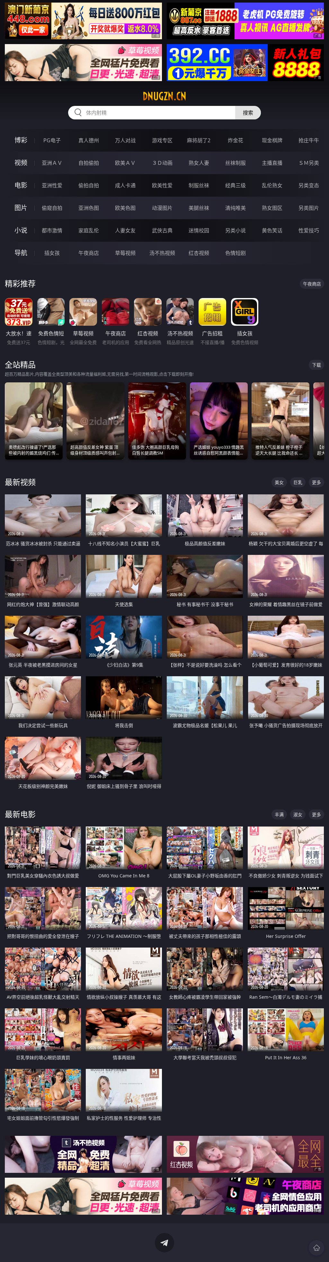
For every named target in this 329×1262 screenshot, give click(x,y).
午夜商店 (88, 253)
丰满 (279, 814)
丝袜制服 (235, 162)
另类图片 (308, 207)
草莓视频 (125, 253)
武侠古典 (162, 230)
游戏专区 (162, 140)
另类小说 (235, 230)
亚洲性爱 (52, 185)
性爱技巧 (308, 230)
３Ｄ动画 (162, 162)
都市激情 (52, 230)
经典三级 (235, 185)
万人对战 (125, 140)
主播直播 (272, 162)
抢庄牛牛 (308, 140)
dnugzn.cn (164, 96)
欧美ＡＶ (125, 162)
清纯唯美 (235, 207)
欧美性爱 (162, 185)
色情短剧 (235, 253)
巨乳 (297, 482)
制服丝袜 (199, 185)
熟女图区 (272, 207)
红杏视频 (199, 253)
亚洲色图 (88, 207)
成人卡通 (125, 185)
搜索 (248, 112)
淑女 (297, 814)
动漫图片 (162, 207)
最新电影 (20, 814)
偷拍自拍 (88, 185)
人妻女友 (125, 230)
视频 (20, 162)
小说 (20, 230)
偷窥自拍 (52, 207)
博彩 (20, 140)
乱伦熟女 (272, 185)
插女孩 (52, 253)
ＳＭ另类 (308, 162)
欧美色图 (125, 207)
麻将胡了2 (198, 140)
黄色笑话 (272, 230)
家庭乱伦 (88, 230)
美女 (279, 482)
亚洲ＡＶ (52, 162)
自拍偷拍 (88, 162)
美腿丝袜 (199, 207)
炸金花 (235, 140)
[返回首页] (316, 1248)
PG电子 (52, 140)
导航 (20, 252)
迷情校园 (199, 230)
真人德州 (88, 140)
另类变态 (308, 185)
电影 (20, 185)
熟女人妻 (199, 162)
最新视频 (20, 482)
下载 (316, 365)
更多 (316, 482)
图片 (20, 207)
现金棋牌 (272, 140)
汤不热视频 (162, 253)
